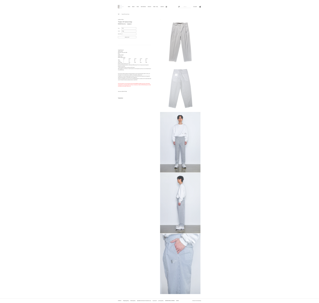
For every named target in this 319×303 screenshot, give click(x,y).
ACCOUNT (195, 6)
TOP (118, 14)
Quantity (119, 34)
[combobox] (185, 6)
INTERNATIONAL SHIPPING (170, 300)
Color (119, 31)
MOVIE (177, 300)
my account (155, 300)
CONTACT (119, 300)
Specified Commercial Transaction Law (144, 300)
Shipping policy (126, 300)
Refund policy (132, 300)
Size (118, 28)
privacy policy (160, 300)
